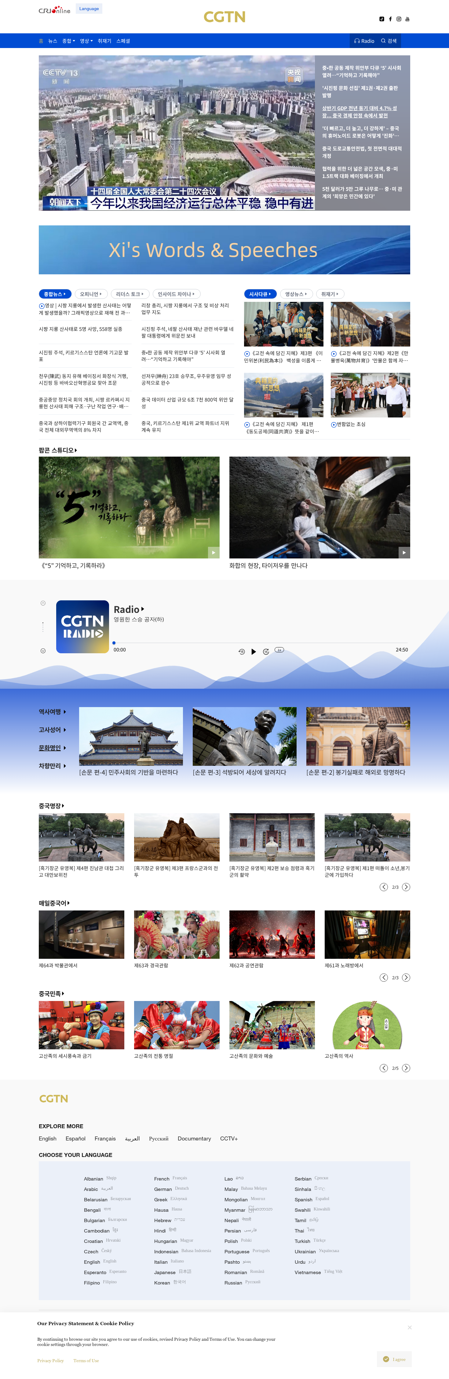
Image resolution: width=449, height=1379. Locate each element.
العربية (132, 1138)
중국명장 (50, 805)
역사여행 (50, 711)
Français (105, 1138)
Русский (159, 1138)
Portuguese (247, 1251)
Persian (240, 1231)
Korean (170, 1283)
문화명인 (50, 747)
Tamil (307, 1220)
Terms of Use (86, 1360)
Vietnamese (318, 1272)
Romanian (244, 1272)
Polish (238, 1241)
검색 (392, 41)
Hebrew (169, 1220)
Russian (242, 1283)
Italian (169, 1262)
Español (76, 1138)
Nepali (237, 1220)
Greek (170, 1199)
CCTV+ (229, 1138)
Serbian (311, 1179)
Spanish (312, 1199)
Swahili (312, 1210)
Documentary (194, 1138)
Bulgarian (105, 1220)
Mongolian (244, 1199)
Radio (367, 41)
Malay (245, 1189)
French (170, 1179)
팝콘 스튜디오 (56, 450)
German (171, 1189)
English (48, 1138)
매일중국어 (52, 903)
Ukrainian (317, 1251)
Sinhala (310, 1189)
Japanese (173, 1272)
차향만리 (50, 765)
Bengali (97, 1210)
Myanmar (248, 1210)
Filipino (100, 1283)
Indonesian (182, 1251)
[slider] (113, 642)
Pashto (237, 1262)
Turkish (310, 1241)
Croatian (102, 1241)
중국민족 (50, 993)
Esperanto (105, 1272)
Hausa (168, 1210)
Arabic (98, 1189)
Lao (234, 1179)
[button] (96, 203)
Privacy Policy (50, 1360)
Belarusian (107, 1199)
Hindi (165, 1231)
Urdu (305, 1262)
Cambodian (101, 1231)
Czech (98, 1251)
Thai (305, 1231)
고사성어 (50, 729)
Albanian (100, 1179)
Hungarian (173, 1241)
